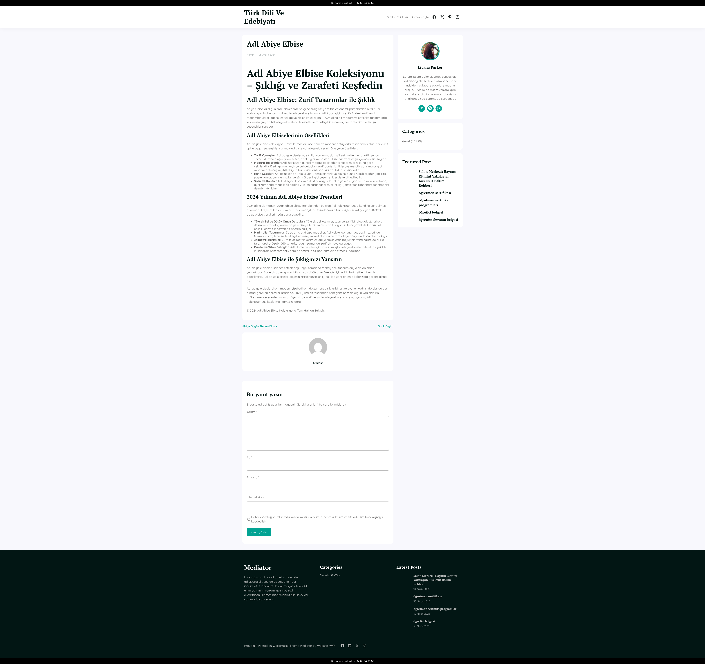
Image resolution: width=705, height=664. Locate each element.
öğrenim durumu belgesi (438, 219)
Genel (406, 141)
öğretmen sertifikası (435, 193)
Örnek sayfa (420, 17)
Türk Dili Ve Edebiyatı (264, 17)
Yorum (252, 412)
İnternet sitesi (255, 497)
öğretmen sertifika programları (434, 202)
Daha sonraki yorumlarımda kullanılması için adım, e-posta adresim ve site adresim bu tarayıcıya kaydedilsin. (317, 519)
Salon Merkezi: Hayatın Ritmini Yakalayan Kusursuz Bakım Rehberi (437, 178)
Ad (249, 457)
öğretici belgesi (431, 212)
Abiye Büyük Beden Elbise (259, 326)
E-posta (253, 477)
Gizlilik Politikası (397, 17)
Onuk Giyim (385, 326)
